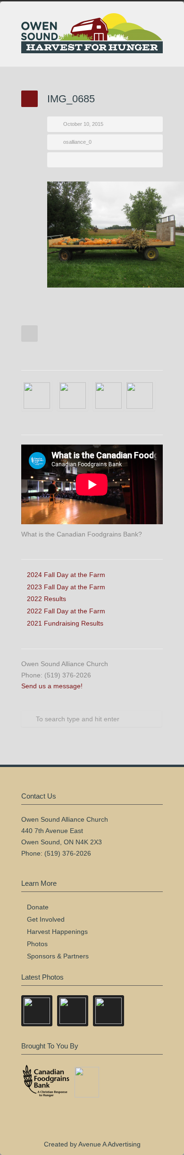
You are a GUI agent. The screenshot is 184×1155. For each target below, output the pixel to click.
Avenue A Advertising (109, 1144)
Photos (37, 944)
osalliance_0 (77, 142)
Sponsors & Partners (58, 956)
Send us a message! (52, 686)
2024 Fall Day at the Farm (66, 574)
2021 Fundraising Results (65, 623)
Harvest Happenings (57, 931)
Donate (38, 907)
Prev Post (29, 333)
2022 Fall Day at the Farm (66, 611)
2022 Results (46, 598)
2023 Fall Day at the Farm (66, 587)
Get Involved (46, 919)
